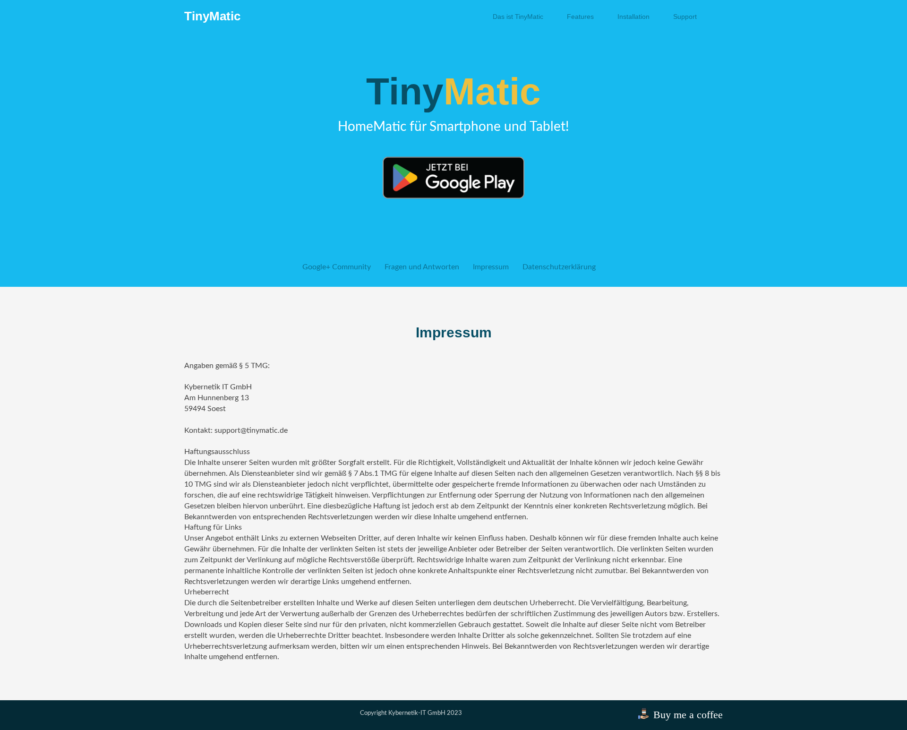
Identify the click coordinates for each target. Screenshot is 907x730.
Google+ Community (336, 267)
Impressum (491, 267)
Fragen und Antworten (422, 267)
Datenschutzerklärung (559, 267)
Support (685, 16)
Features (580, 16)
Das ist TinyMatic (518, 16)
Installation (633, 16)
